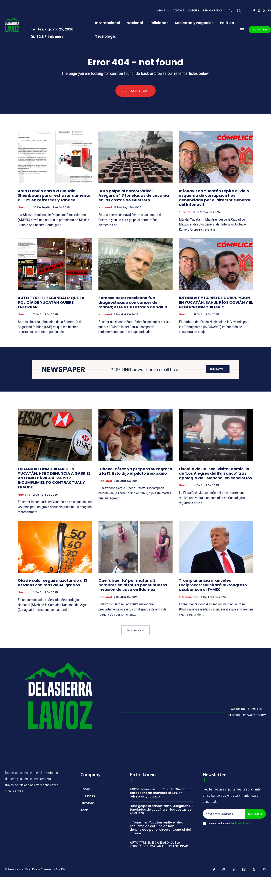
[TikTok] (234, 870)
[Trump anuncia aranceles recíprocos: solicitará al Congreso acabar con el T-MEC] (216, 547)
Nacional (24, 207)
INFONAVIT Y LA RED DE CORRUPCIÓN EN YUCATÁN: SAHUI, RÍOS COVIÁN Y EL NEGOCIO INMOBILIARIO (216, 302)
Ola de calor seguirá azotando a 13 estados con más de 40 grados (52, 583)
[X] (264, 10)
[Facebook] (254, 10)
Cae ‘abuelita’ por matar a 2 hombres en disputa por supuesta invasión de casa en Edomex (132, 585)
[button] (239, 10)
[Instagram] (259, 10)
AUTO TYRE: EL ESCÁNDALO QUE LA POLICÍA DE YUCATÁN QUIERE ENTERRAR (51, 302)
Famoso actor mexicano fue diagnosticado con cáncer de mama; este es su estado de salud (132, 302)
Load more (134, 630)
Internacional (189, 597)
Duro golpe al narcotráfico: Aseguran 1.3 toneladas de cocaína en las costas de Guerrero (133, 195)
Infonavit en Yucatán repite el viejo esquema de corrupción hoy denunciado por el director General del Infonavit (214, 197)
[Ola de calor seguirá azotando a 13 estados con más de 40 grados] (55, 547)
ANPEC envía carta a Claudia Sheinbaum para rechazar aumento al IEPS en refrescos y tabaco (54, 195)
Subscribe (255, 814)
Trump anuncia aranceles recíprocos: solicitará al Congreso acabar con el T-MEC (213, 585)
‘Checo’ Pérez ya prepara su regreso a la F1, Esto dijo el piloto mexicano (135, 471)
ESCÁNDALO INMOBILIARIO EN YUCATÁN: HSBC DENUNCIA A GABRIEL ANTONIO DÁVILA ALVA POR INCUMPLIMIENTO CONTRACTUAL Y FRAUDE (54, 478)
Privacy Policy (242, 823)
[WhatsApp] (264, 870)
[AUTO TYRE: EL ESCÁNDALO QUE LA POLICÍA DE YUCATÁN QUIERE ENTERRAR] (55, 264)
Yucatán (185, 212)
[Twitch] (244, 870)
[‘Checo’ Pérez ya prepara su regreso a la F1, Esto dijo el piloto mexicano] (135, 435)
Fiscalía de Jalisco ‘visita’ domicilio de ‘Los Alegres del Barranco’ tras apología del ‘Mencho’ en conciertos (215, 473)
